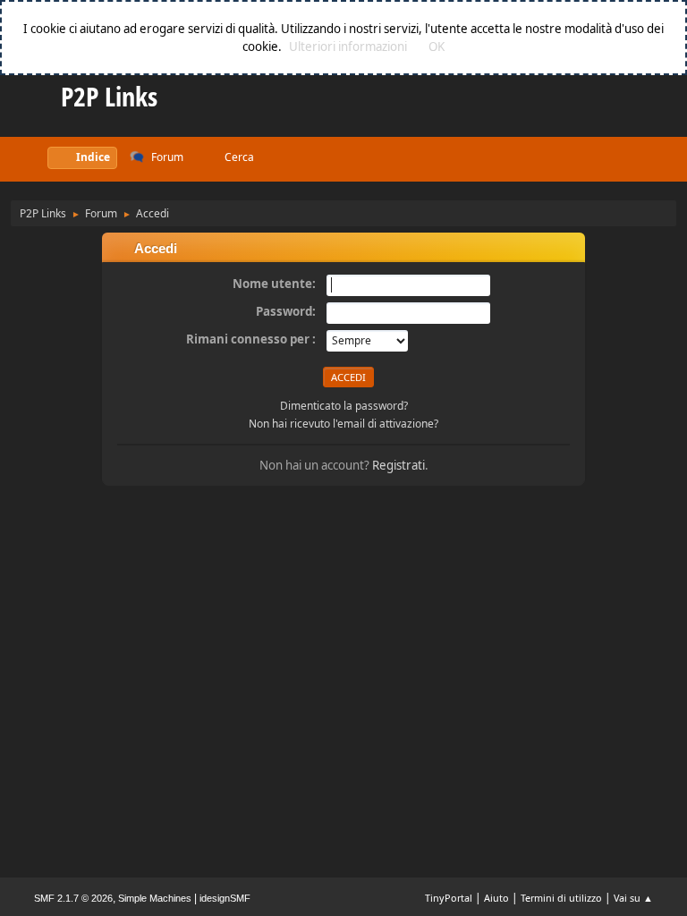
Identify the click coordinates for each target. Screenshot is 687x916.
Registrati (398, 465)
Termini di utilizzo (561, 897)
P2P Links (109, 96)
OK (436, 46)
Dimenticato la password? (344, 405)
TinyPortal (448, 897)
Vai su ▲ (633, 897)
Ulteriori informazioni (348, 46)
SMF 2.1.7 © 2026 (73, 898)
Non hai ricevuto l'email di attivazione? (343, 423)
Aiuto (496, 897)
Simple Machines (154, 898)
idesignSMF (224, 898)
